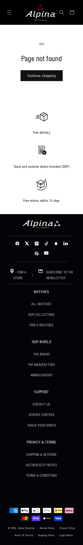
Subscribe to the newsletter (59, 275)
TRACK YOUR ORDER (41, 425)
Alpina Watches (26, 528)
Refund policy (47, 528)
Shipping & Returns (41, 454)
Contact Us (41, 404)
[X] (27, 243)
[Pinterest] (37, 253)
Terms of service (24, 535)
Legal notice (66, 535)
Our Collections (41, 315)
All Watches (41, 304)
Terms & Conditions (41, 475)
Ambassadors (41, 375)
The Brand (41, 354)
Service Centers (42, 415)
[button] (9, 12)
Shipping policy (46, 535)
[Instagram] (37, 243)
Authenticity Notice (41, 465)
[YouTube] (46, 253)
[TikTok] (46, 243)
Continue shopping (41, 76)
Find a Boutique (42, 325)
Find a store (20, 275)
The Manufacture (41, 365)
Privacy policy (67, 528)
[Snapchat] (56, 243)
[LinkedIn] (66, 243)
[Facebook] (17, 243)
